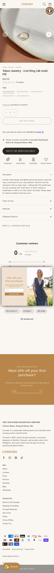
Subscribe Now (14, 294)
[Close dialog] (50, 269)
